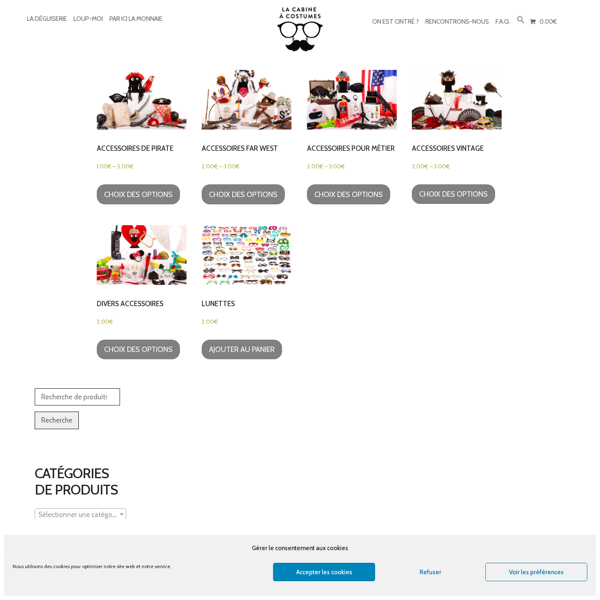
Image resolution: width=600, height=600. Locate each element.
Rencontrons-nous (457, 21)
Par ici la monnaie (135, 18)
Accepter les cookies (324, 572)
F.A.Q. (503, 21)
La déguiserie (47, 18)
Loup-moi (88, 18)
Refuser (430, 572)
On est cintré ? (395, 21)
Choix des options (138, 194)
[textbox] (80, 514)
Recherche (56, 420)
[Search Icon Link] (520, 20)
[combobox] (80, 514)
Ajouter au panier (242, 349)
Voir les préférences (536, 572)
